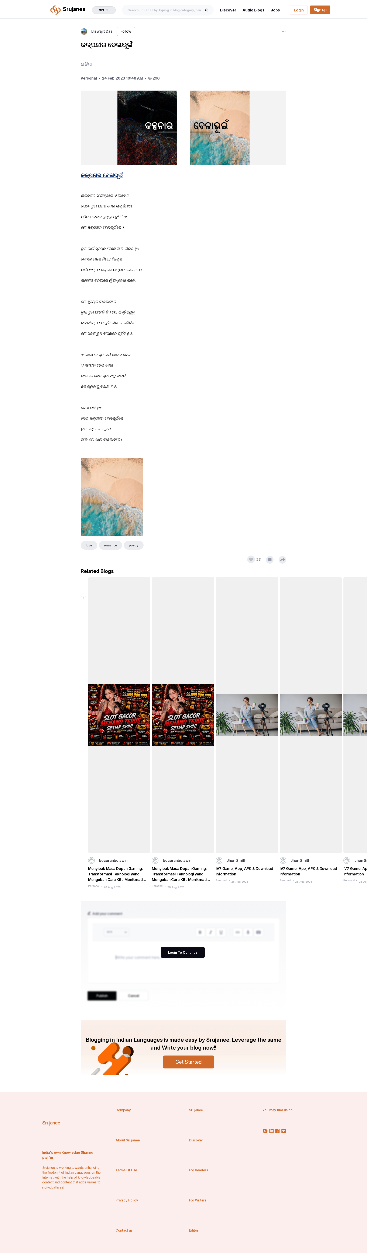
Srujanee (51, 1123)
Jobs (275, 10)
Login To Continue (183, 953)
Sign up (320, 9)
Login (299, 10)
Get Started (188, 1062)
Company (123, 1110)
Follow (125, 31)
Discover (228, 10)
